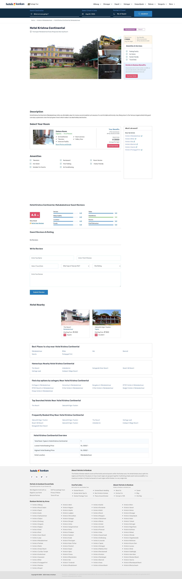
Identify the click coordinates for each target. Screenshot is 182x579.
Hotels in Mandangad (99, 557)
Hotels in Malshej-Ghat (100, 549)
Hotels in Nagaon (68, 507)
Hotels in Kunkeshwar (38, 554)
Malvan (150, 4)
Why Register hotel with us (38, 490)
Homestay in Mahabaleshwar (71, 385)
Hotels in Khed (36, 532)
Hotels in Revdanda (99, 507)
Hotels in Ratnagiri (129, 524)
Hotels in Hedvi (128, 518)
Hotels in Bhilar (130, 139)
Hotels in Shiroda (129, 535)
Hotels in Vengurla (37, 524)
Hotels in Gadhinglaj (130, 551)
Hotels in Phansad (98, 529)
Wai (93, 351)
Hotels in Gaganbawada (131, 538)
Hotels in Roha (67, 529)
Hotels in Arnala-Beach (39, 549)
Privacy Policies (55, 493)
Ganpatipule (139, 4)
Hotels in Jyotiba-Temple (40, 551)
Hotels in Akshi (67, 505)
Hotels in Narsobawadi (100, 551)
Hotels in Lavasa (129, 546)
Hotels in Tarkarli (129, 521)
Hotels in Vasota (130, 147)
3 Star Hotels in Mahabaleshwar (102, 388)
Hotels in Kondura (98, 554)
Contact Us (119, 493)
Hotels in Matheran (129, 540)
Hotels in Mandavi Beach (131, 557)
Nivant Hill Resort (128, 368)
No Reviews (34, 240)
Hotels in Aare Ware (130, 554)
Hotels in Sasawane (38, 557)
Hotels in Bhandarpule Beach (132, 562)
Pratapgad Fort (67, 354)
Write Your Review (38, 223)
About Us (118, 490)
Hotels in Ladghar (68, 513)
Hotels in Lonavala (99, 540)
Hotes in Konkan (51, 574)
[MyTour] (15, 4)
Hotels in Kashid (98, 505)
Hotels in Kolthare (129, 529)
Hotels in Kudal (67, 538)
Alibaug (96, 4)
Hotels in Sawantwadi (100, 535)
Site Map (139, 496)
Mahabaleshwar (37, 351)
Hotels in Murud (98, 513)
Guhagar (127, 4)
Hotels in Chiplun (37, 518)
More (171, 4)
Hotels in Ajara (67, 551)
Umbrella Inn (66, 368)
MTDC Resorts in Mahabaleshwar (43, 388)
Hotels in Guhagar (68, 518)
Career (138, 490)
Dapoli (117, 4)
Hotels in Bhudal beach (70, 565)
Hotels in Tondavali (68, 562)
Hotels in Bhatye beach (131, 565)
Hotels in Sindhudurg (99, 538)
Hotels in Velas (97, 532)
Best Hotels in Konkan (101, 493)
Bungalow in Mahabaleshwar (101, 385)
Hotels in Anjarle (68, 510)
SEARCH (144, 14)
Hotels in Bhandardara (69, 557)
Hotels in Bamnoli (130, 144)
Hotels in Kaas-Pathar (69, 543)
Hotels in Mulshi (37, 546)
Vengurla (161, 4)
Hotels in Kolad (36, 529)
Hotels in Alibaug (37, 505)
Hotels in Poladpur (68, 532)
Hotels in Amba (67, 524)
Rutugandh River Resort (100, 368)
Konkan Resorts (79, 490)
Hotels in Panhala (37, 543)
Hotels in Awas (97, 562)
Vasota (34, 354)
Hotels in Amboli (98, 524)
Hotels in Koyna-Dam (130, 543)
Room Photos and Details (63, 144)
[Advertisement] (75, 95)
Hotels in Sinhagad (99, 546)
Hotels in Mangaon (99, 516)
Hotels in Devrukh (98, 527)
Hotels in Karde (37, 513)
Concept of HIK (120, 496)
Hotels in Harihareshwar (39, 516)
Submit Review (38, 292)
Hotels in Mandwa (37, 565)
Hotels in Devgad (68, 521)
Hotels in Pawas (68, 554)
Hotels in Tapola (98, 543)
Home (33, 20)
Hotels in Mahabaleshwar (44, 20)
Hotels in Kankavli (68, 535)
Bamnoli (125, 351)
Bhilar (64, 351)
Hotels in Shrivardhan (69, 516)
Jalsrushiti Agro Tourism (103, 327)
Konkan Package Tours (81, 496)
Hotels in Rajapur (37, 527)
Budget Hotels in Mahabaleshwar (133, 388)
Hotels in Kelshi (98, 510)
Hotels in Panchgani (69, 540)
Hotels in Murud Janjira (39, 507)
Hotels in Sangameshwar (70, 527)
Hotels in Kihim (128, 505)
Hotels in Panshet (68, 546)
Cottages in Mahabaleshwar (41, 385)
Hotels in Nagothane (130, 527)
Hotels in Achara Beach (100, 565)
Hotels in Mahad (129, 532)
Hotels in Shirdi (128, 549)
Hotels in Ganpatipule (130, 516)
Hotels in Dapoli (37, 510)
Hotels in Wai (129, 141)
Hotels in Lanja (36, 538)
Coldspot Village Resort (70, 371)
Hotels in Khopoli (37, 568)
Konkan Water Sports (80, 493)
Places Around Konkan (101, 496)
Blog (137, 493)
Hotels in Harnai (128, 510)
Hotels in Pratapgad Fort (133, 150)
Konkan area (123, 474)
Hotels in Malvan (98, 521)
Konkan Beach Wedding (102, 490)
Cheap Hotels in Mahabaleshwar (42, 391)
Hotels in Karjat (67, 549)
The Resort (67, 327)
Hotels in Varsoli (129, 507)
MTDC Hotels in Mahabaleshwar (133, 385)
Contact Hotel (131, 76)
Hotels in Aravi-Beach (39, 535)
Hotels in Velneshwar (99, 518)
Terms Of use (55, 495)
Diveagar (106, 4)
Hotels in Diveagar (129, 513)
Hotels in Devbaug (37, 521)
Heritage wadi (36, 371)
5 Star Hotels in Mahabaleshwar (72, 388)
